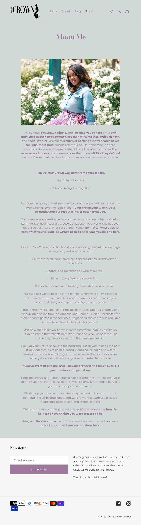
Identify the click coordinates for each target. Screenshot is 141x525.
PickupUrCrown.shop (119, 516)
